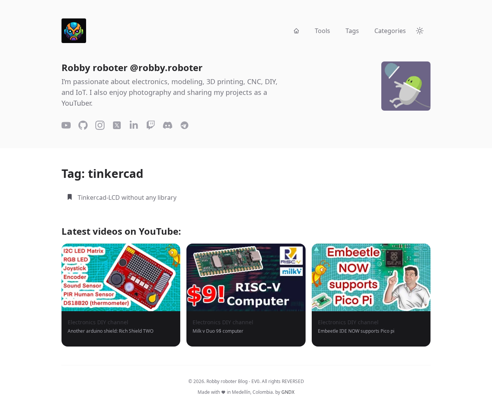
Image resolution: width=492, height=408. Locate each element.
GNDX (287, 392)
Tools (322, 31)
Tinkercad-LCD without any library (127, 197)
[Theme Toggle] (419, 30)
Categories (390, 31)
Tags (352, 31)
